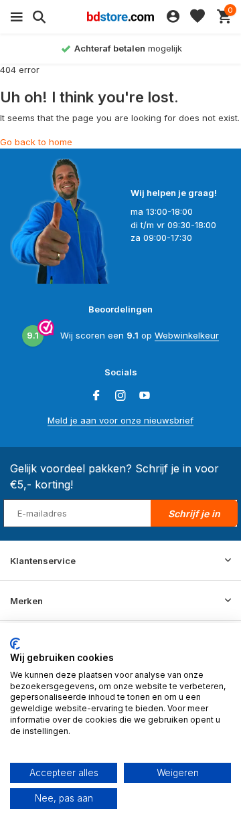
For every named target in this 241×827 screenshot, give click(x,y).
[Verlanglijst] (197, 17)
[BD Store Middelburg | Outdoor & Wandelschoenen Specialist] (120, 16)
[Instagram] (120, 396)
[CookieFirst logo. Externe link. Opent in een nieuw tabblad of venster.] (15, 644)
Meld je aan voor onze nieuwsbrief (120, 420)
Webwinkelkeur (187, 335)
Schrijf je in (194, 513)
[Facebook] (96, 396)
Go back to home (36, 141)
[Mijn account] (173, 16)
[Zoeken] (37, 16)
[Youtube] (144, 396)
